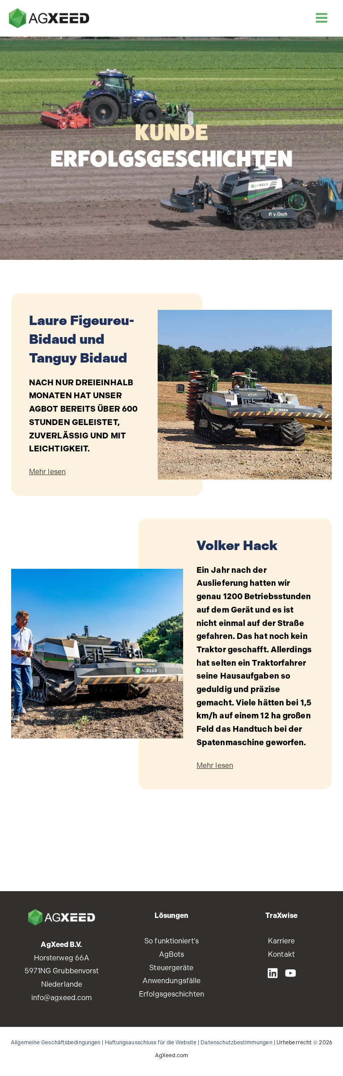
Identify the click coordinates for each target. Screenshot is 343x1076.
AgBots (171, 954)
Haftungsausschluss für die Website (151, 1042)
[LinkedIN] (272, 973)
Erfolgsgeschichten (171, 994)
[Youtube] (290, 973)
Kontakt (281, 954)
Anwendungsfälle (171, 980)
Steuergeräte (171, 967)
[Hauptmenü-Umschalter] (321, 18)
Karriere (281, 941)
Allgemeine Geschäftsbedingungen (55, 1042)
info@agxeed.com (61, 997)
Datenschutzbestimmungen (236, 1042)
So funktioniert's (171, 941)
